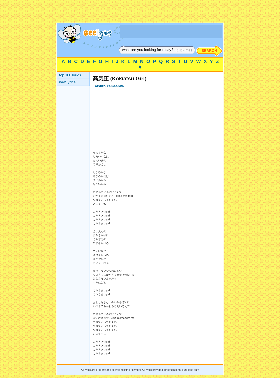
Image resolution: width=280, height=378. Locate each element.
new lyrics (67, 82)
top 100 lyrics (70, 75)
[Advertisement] (140, 13)
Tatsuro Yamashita (108, 86)
